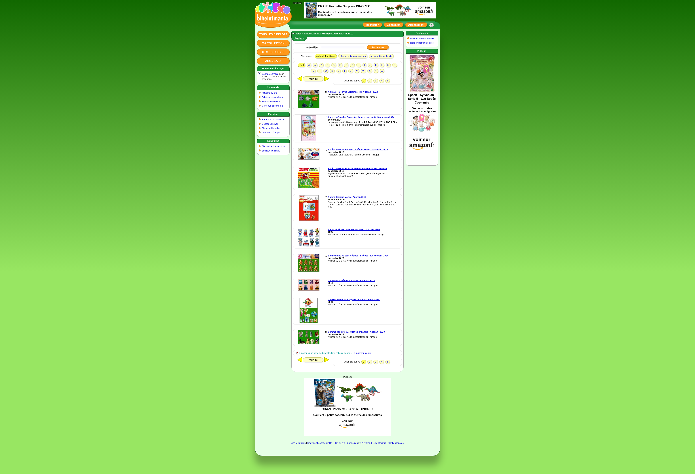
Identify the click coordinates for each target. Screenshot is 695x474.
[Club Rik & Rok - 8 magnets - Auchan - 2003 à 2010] (309, 322)
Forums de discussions (273, 119)
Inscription (372, 24)
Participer (273, 114)
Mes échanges (273, 52)
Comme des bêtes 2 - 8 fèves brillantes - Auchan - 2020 (356, 332)
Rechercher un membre (422, 43)
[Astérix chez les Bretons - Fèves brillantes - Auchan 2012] (308, 187)
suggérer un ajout (362, 353)
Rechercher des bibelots (422, 38)
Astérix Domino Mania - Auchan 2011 (347, 197)
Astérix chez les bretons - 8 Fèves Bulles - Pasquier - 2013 (358, 149)
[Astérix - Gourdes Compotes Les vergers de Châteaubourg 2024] (308, 140)
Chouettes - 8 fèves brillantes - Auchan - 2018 (351, 280)
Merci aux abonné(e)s (272, 106)
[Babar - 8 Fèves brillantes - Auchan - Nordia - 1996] (308, 246)
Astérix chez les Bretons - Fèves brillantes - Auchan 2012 (357, 168)
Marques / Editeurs (333, 33)
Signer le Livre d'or (271, 128)
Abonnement (416, 24)
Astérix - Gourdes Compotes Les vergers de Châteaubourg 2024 (361, 117)
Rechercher (422, 33)
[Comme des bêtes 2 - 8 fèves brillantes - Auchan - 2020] (308, 343)
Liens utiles (273, 141)
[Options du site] (431, 24)
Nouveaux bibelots (271, 101)
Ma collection (273, 43)
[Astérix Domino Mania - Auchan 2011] (309, 220)
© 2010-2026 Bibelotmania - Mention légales (381, 443)
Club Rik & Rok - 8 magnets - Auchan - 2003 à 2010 (354, 299)
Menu (298, 33)
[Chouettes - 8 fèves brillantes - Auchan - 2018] (308, 290)
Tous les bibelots (273, 34)
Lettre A (349, 33)
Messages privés (270, 124)
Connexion (394, 24)
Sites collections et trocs (273, 146)
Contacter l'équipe (271, 132)
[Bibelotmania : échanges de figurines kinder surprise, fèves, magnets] (272, 24)
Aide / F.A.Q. (273, 60)
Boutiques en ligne (271, 150)
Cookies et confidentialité (319, 443)
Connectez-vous (270, 74)
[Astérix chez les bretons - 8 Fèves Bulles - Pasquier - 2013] (308, 159)
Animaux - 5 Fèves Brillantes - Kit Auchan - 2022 (353, 92)
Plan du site (339, 443)
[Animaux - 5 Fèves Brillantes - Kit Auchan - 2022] (308, 107)
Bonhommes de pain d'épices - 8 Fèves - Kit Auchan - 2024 (358, 255)
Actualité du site (269, 93)
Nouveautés (273, 87)
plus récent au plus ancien (353, 56)
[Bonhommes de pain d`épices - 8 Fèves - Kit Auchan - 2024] (308, 271)
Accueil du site (298, 443)
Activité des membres (272, 97)
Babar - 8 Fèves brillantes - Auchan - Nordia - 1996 (354, 229)
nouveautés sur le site (381, 56)
